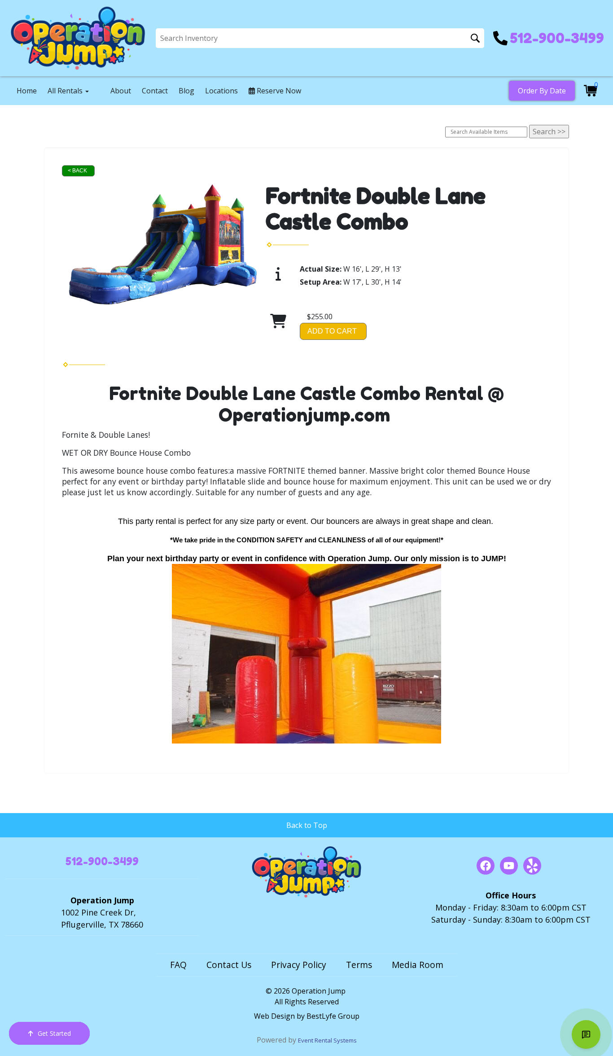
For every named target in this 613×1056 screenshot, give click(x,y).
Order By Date (542, 91)
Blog (186, 91)
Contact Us (228, 965)
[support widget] (586, 1034)
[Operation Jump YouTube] (509, 866)
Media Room (417, 965)
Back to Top (306, 825)
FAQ (178, 965)
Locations (221, 91)
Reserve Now (278, 91)
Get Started (54, 1033)
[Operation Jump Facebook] (486, 866)
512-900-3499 (102, 861)
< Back (77, 170)
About (120, 91)
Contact (155, 91)
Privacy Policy (298, 965)
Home (27, 91)
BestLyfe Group (332, 1016)
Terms (359, 965)
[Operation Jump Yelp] (532, 866)
